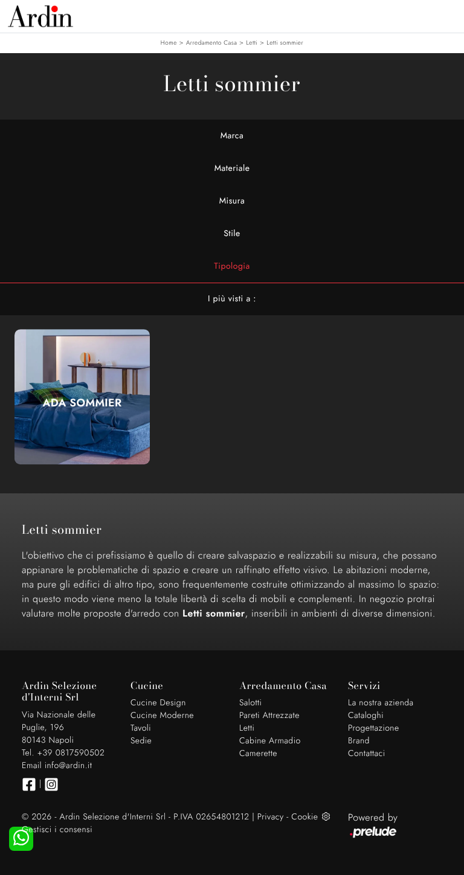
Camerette (258, 754)
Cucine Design (158, 703)
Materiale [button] (232, 168)
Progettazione (373, 728)
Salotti (250, 703)
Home (169, 42)
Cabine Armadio (270, 741)
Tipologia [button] (232, 266)
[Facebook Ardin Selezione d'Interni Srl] (29, 784)
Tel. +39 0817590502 (63, 753)
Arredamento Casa (211, 42)
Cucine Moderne (162, 716)
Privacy (270, 817)
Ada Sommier (82, 402)
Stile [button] (232, 234)
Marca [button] (232, 136)
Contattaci (366, 754)
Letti (251, 42)
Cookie (304, 817)
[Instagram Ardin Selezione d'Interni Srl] (51, 784)
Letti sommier (284, 42)
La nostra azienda (381, 703)
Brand (359, 741)
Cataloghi (366, 716)
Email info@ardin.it (57, 766)
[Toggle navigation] (446, 15)
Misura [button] (232, 201)
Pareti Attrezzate (269, 716)
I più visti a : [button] (232, 299)
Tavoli (140, 728)
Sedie (141, 741)
